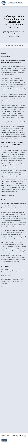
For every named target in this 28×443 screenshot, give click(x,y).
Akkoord (4, 440)
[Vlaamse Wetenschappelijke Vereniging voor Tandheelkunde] (3, 3)
